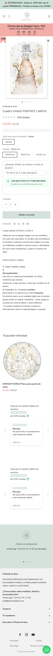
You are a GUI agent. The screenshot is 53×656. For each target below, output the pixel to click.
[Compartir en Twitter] (19, 224)
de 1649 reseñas (18, 416)
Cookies (39, 641)
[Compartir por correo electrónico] (27, 224)
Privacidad (14, 641)
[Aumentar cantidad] (15, 204)
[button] (6, 431)
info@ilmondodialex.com (13, 601)
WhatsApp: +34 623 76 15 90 (17, 597)
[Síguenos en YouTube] (33, 634)
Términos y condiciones (39, 646)
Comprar (7, 608)
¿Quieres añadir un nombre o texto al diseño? (24, 166)
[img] (27, 412)
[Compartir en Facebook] (14, 224)
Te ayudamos (9, 615)
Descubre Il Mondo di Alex (15, 622)
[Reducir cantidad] (6, 204)
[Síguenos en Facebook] (20, 634)
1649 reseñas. (23, 117)
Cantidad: (7, 199)
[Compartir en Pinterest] (23, 224)
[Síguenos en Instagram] (26, 634)
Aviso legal (14, 646)
